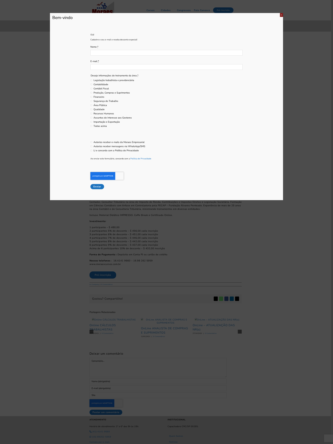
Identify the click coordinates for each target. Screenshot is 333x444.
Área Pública (100, 105)
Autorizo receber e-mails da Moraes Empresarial (119, 142)
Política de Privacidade (140, 158)
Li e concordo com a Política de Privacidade (116, 150)
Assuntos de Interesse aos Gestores (113, 117)
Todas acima (100, 126)
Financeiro (99, 96)
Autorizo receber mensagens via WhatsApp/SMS (119, 146)
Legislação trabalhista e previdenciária (114, 80)
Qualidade (99, 109)
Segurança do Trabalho (106, 101)
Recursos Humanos (104, 113)
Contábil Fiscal (101, 88)
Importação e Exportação (107, 121)
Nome (94, 46)
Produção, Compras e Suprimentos (112, 92)
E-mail (94, 61)
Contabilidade (101, 84)
